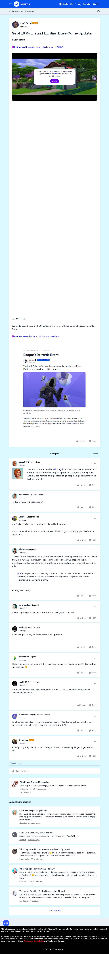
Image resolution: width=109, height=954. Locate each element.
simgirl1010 (25, 23)
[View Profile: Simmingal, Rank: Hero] (14, 741)
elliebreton (24, 549)
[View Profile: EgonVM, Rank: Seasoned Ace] (14, 518)
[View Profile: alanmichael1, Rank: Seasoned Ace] (14, 496)
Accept (54, 81)
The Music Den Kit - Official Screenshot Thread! (42, 891)
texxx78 (22, 839)
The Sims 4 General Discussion (22, 11)
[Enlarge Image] (54, 389)
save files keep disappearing (33, 810)
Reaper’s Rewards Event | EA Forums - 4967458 (36, 336)
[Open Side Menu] (10, 4)
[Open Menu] (98, 11)
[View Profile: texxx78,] (14, 834)
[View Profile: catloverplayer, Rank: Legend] (14, 606)
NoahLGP (23, 627)
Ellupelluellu (24, 859)
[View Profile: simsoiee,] (14, 812)
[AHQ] (20, 573)
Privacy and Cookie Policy (34, 941)
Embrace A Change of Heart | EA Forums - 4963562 (39, 47)
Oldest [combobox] (96, 454)
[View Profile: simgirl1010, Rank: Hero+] (15, 24)
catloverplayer (25, 605)
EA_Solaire (23, 901)
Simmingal (23, 740)
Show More (16, 763)
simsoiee (23, 823)
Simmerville (24, 714)
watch (55, 74)
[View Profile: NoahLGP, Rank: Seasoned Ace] (14, 629)
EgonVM (22, 517)
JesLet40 (23, 462)
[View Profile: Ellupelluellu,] (14, 851)
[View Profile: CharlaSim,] (14, 871)
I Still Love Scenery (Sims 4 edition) (36, 832)
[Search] (79, 4)
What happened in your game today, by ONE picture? (44, 849)
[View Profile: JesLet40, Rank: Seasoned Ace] (14, 463)
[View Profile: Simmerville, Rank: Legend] (14, 716)
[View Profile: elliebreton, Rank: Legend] (14, 551)
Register (87, 4)
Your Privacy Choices (54, 949)
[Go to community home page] (22, 4)
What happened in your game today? (37, 869)
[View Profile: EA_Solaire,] (14, 893)
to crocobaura (43, 714)
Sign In (96, 4)
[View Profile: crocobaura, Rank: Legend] (14, 658)
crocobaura (24, 657)
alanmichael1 (25, 494)
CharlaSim (23, 881)
